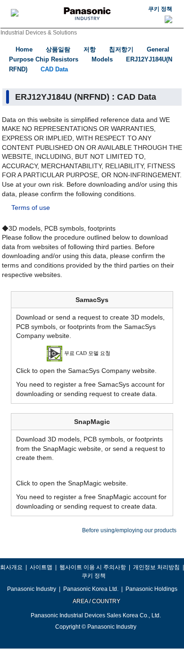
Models (102, 59)
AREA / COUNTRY (96, 601)
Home (24, 49)
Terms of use (30, 207)
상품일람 (58, 49)
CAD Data (54, 69)
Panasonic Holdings (151, 589)
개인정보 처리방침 (156, 567)
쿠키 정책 (160, 9)
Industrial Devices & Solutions (38, 32)
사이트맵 (41, 567)
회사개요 (11, 567)
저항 (90, 49)
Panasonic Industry (31, 589)
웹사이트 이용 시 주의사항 (92, 567)
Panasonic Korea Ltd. (90, 589)
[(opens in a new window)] (92, 352)
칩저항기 (121, 49)
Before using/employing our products (129, 530)
